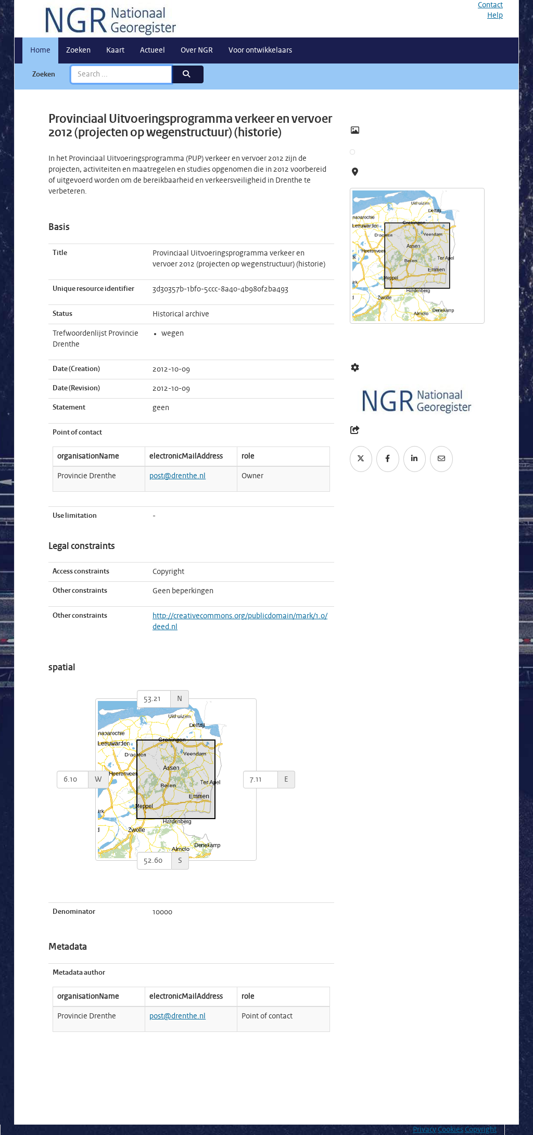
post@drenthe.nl (177, 476)
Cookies (450, 1129)
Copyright (481, 1129)
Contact (490, 5)
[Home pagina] (106, 18)
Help (495, 15)
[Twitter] (361, 459)
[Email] (441, 459)
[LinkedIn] (414, 459)
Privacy (424, 1129)
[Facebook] (387, 459)
